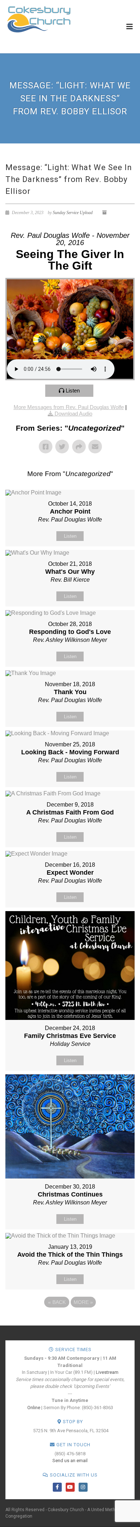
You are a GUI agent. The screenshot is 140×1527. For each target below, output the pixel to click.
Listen (73, 390)
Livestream (107, 1372)
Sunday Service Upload (73, 212)
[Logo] (38, 18)
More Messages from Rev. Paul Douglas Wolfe (69, 407)
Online (33, 1407)
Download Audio (73, 413)
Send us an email (70, 1460)
